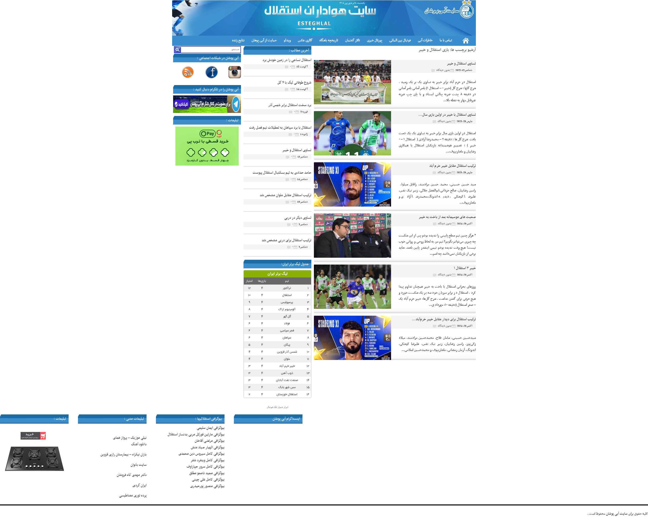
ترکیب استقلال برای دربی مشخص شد (286, 240)
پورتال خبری (374, 40)
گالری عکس (305, 40)
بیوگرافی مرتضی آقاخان (210, 441)
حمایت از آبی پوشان (264, 40)
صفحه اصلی (466, 40)
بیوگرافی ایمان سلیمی (211, 428)
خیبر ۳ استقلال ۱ (465, 268)
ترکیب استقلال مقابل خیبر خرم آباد (452, 166)
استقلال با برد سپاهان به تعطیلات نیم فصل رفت (280, 128)
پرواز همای (120, 438)
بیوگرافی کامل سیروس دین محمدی (201, 454)
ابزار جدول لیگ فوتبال (277, 407)
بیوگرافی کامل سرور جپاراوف (206, 467)
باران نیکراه (139, 454)
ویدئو (287, 40)
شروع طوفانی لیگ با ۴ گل (294, 82)
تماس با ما (446, 40)
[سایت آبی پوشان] (448, 9)
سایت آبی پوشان (616, 514)
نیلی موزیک (139, 438)
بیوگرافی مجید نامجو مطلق (207, 473)
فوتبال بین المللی (400, 40)
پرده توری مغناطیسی (133, 495)
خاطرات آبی (425, 40)
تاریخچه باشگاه (328, 40)
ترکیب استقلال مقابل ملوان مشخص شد (285, 195)
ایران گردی (139, 485)
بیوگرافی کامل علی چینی (208, 479)
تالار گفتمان (352, 40)
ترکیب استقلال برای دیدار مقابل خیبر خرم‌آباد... (444, 319)
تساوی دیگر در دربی (297, 218)
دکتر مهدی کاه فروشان (132, 475)
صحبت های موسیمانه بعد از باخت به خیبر (447, 217)
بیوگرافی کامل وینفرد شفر (208, 460)
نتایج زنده (238, 40)
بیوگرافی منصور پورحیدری (207, 486)
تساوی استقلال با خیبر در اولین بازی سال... (447, 115)
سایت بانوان (139, 465)
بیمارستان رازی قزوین (114, 454)
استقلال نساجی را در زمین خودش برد (286, 60)
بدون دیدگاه (443, 70)
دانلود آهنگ (139, 444)
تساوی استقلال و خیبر (461, 64)
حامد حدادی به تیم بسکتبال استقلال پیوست (282, 173)
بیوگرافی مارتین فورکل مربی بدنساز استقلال (196, 434)
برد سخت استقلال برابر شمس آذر (289, 105)
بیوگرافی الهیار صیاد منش (208, 447)
